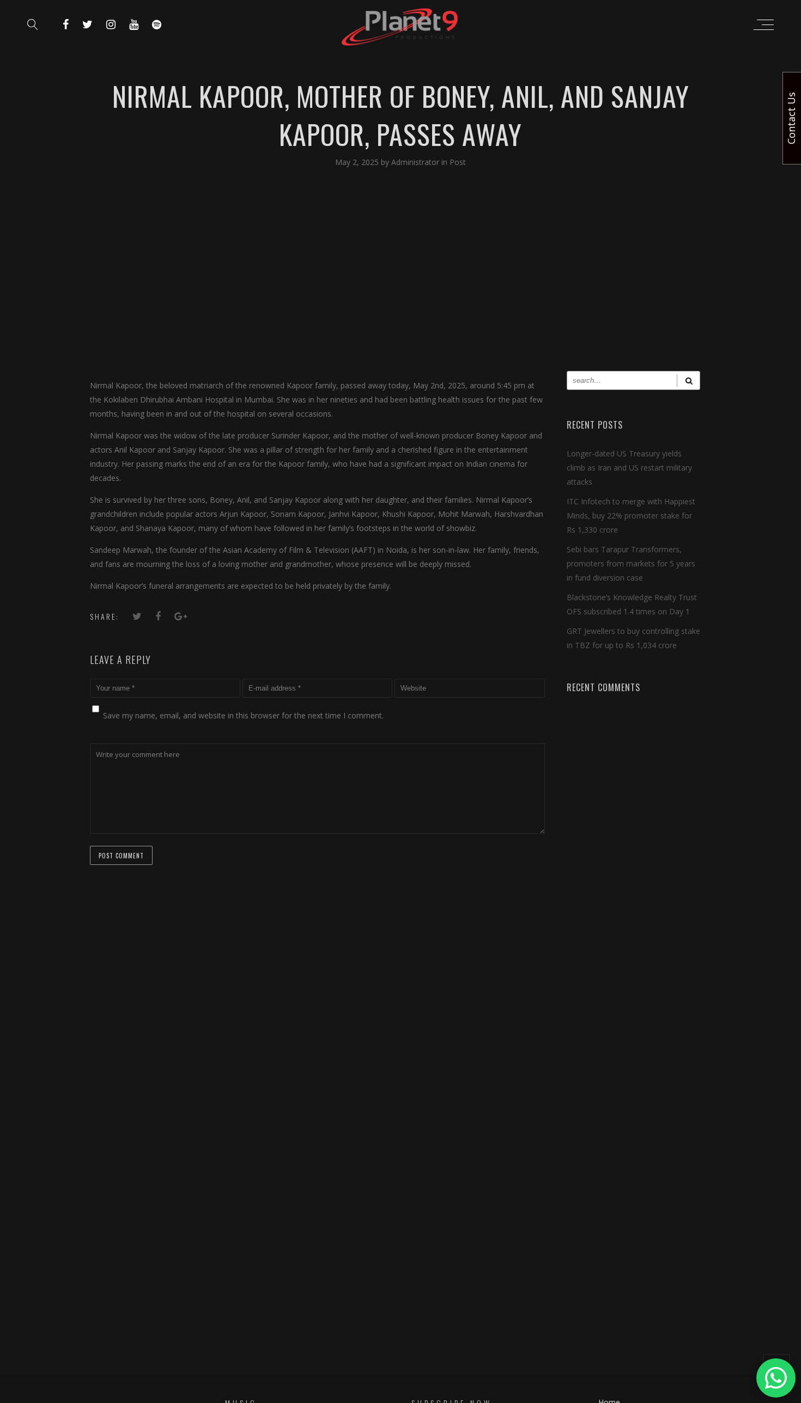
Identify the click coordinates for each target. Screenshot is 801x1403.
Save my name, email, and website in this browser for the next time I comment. (243, 715)
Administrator (416, 162)
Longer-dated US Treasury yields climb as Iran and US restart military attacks (629, 467)
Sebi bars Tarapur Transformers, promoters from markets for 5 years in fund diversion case (631, 563)
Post (458, 162)
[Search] (688, 380)
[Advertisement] (400, 278)
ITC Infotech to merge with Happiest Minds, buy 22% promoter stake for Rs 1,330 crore (631, 515)
